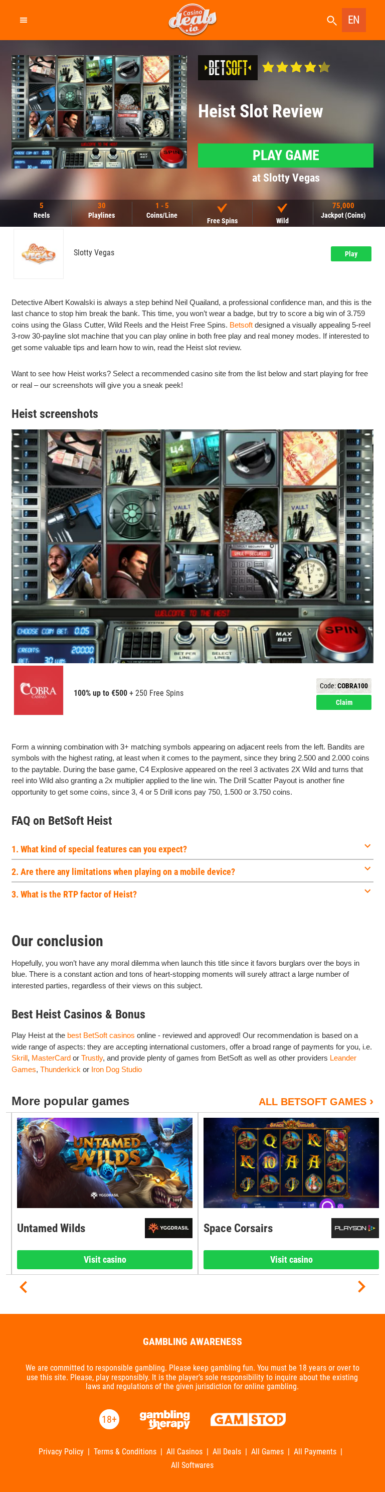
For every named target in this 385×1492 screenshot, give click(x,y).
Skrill (20, 1058)
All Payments (315, 1451)
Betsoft (241, 325)
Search (332, 21)
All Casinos (184, 1451)
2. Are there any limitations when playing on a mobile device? (123, 871)
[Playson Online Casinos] (355, 1228)
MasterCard (51, 1058)
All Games (267, 1451)
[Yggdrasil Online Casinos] (168, 1228)
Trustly (92, 1058)
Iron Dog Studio (116, 1069)
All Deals (227, 1451)
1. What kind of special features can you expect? (99, 849)
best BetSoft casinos (101, 1035)
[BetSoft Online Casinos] (228, 67)
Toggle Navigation (23, 20)
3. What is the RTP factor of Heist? (74, 894)
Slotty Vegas (94, 252)
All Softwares (192, 1465)
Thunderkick (60, 1069)
